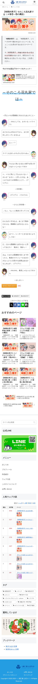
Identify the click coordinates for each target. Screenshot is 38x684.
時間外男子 (26, 296)
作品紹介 (5, 474)
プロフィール (7, 469)
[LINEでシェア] (23, 305)
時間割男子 (17, 296)
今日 (34, 503)
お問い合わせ (7, 489)
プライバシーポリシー (10, 675)
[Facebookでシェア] (15, 305)
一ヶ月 (20, 503)
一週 (25, 503)
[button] (26, 305)
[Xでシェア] (11, 305)
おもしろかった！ (9, 286)
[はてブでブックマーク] (19, 305)
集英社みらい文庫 (12, 649)
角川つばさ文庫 (11, 646)
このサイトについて (9, 484)
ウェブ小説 (7, 296)
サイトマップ (28, 675)
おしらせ (5, 464)
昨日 (29, 503)
